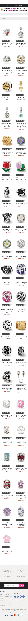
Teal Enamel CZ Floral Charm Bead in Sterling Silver (7, 470)
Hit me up (22, 585)
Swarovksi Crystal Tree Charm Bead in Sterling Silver (7, 72)
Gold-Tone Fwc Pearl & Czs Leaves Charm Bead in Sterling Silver (21, 72)
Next (27, 22)
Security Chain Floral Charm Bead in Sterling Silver (21, 390)
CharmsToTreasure (15, 609)
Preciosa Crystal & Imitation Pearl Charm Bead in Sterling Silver (21, 524)
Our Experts (3, 600)
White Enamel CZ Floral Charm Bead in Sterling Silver (7, 443)
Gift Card (2, 603)
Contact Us (2, 605)
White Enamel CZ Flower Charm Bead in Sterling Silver (21, 443)
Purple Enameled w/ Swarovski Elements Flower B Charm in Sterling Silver (21, 282)
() (21, 5)
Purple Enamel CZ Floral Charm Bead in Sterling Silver (21, 497)
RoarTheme (17, 612)
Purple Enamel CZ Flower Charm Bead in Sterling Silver (7, 524)
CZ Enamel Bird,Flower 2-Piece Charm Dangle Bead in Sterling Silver (7, 125)
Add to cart (5, 40)
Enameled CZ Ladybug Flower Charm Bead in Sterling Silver (7, 45)
